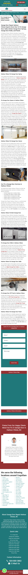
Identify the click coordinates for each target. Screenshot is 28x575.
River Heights (18, 492)
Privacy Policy (14, 553)
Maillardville (4, 505)
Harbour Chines (5, 496)
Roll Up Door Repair (14, 540)
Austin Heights (5, 479)
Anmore (4, 477)
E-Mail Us (15, 563)
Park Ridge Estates (20, 484)
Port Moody (18, 489)
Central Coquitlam (6, 486)
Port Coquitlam (19, 487)
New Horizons (19, 480)
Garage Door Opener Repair (14, 542)
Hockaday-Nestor (5, 502)
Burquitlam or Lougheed (7, 482)
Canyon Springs (5, 483)
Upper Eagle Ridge (19, 500)
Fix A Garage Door (14, 534)
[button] (9, 440)
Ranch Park (18, 490)
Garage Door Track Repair (14, 544)
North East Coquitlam (20, 483)
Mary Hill (17, 477)
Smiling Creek (18, 496)
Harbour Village (5, 499)
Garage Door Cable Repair (14, 551)
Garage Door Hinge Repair (14, 545)
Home (2, 12)
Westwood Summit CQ (20, 503)
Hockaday (4, 500)
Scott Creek (18, 495)
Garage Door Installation (14, 536)
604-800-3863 (21, 2)
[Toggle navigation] (25, 9)
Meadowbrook (19, 479)
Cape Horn (4, 484)
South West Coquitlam (20, 498)
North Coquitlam (19, 482)
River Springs (18, 493)
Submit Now (14, 363)
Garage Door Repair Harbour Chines (12, 12)
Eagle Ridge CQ (5, 495)
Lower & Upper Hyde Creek (7, 503)
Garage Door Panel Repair (14, 549)
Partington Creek (19, 486)
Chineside (4, 487)
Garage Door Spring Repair (14, 538)
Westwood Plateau (19, 502)
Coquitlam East (5, 489)
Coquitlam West (5, 490)
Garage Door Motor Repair (14, 547)
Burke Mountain (5, 480)
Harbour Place (5, 498)
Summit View (18, 499)
